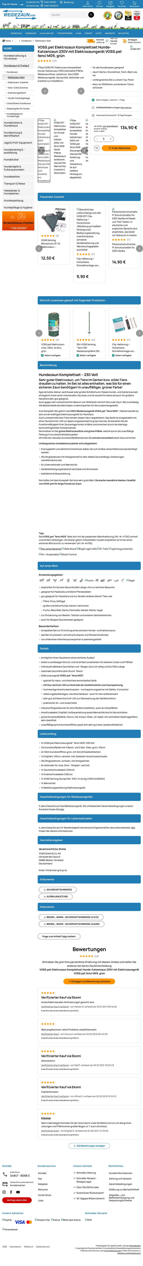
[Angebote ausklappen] (116, 33)
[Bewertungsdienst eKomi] (108, 16)
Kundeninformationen (120, 1173)
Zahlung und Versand (120, 1178)
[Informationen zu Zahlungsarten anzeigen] (42, 1224)
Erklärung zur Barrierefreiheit (124, 1189)
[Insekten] (138, 25)
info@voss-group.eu (53, 870)
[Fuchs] (94, 25)
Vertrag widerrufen (17, 1200)
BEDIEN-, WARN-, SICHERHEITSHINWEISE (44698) (73, 924)
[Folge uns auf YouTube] (18, 1192)
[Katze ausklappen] (103, 33)
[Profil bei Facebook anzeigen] (11, 1192)
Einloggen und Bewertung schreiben (90, 981)
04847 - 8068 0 (20, 1175)
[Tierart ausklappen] (94, 33)
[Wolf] (85, 25)
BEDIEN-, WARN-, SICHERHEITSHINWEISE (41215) (73, 917)
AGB (5, 1246)
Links (40, 1200)
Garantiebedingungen (120, 1184)
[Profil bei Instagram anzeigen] (4, 1192)
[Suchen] (91, 15)
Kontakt (42, 1173)
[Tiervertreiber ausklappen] (74, 33)
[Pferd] (7, 25)
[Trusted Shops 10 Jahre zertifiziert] (128, 16)
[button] (63, 74)
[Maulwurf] (122, 25)
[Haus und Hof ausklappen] (55, 33)
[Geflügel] (49, 25)
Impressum (15, 1246)
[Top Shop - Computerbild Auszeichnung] (137, 16)
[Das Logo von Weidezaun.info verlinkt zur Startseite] (25, 15)
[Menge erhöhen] (111, 139)
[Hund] (56, 25)
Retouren (43, 1189)
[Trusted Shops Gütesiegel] (118, 16)
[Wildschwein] (76, 25)
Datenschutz (43, 1246)
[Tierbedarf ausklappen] (38, 33)
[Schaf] (34, 25)
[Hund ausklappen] (83, 33)
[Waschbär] (102, 25)
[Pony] (16, 25)
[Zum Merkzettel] (97, 148)
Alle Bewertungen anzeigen (91, 1145)
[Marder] (109, 25)
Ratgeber (43, 1184)
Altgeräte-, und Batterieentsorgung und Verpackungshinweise (121, 1198)
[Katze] (63, 25)
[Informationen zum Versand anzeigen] (88, 1220)
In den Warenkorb (121, 148)
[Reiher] (116, 25)
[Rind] (25, 25)
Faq (40, 1178)
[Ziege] (43, 25)
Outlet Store (44, 1195)
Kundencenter (17, 1185)
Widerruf (28, 1246)
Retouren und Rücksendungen (129, 1253)
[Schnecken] (133, 25)
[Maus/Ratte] (128, 25)
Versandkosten (135, 1245)
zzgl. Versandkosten (110, 126)
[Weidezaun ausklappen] (23, 33)
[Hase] (69, 25)
